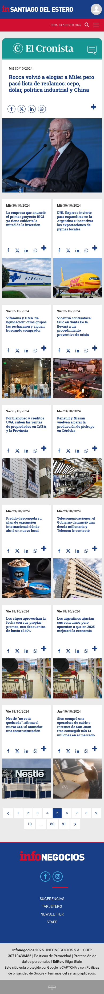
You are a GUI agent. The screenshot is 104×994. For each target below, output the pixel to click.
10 (29, 824)
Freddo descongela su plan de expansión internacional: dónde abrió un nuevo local (24, 524)
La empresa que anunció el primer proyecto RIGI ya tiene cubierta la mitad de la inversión (26, 218)
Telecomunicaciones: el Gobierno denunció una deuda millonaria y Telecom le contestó (76, 524)
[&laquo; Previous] (8, 813)
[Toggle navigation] (96, 25)
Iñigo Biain (73, 961)
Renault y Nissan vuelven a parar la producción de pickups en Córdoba (75, 424)
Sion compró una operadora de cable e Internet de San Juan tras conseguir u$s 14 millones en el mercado (76, 726)
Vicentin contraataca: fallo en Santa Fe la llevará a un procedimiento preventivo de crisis (74, 326)
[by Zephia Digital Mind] (52, 987)
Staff (52, 922)
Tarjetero (52, 906)
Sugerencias (52, 899)
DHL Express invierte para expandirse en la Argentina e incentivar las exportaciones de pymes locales (75, 220)
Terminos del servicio (63, 973)
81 (64, 824)
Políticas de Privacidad (52, 956)
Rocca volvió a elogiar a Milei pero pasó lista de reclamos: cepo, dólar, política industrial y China (51, 83)
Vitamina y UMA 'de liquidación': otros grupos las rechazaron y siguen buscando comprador (26, 324)
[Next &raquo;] (75, 824)
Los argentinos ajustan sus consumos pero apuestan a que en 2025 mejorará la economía (76, 624)
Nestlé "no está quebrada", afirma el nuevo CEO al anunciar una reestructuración (24, 724)
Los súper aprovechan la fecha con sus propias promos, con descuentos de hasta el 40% (26, 624)
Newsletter (52, 914)
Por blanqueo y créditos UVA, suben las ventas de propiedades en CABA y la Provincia (26, 424)
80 (52, 824)
